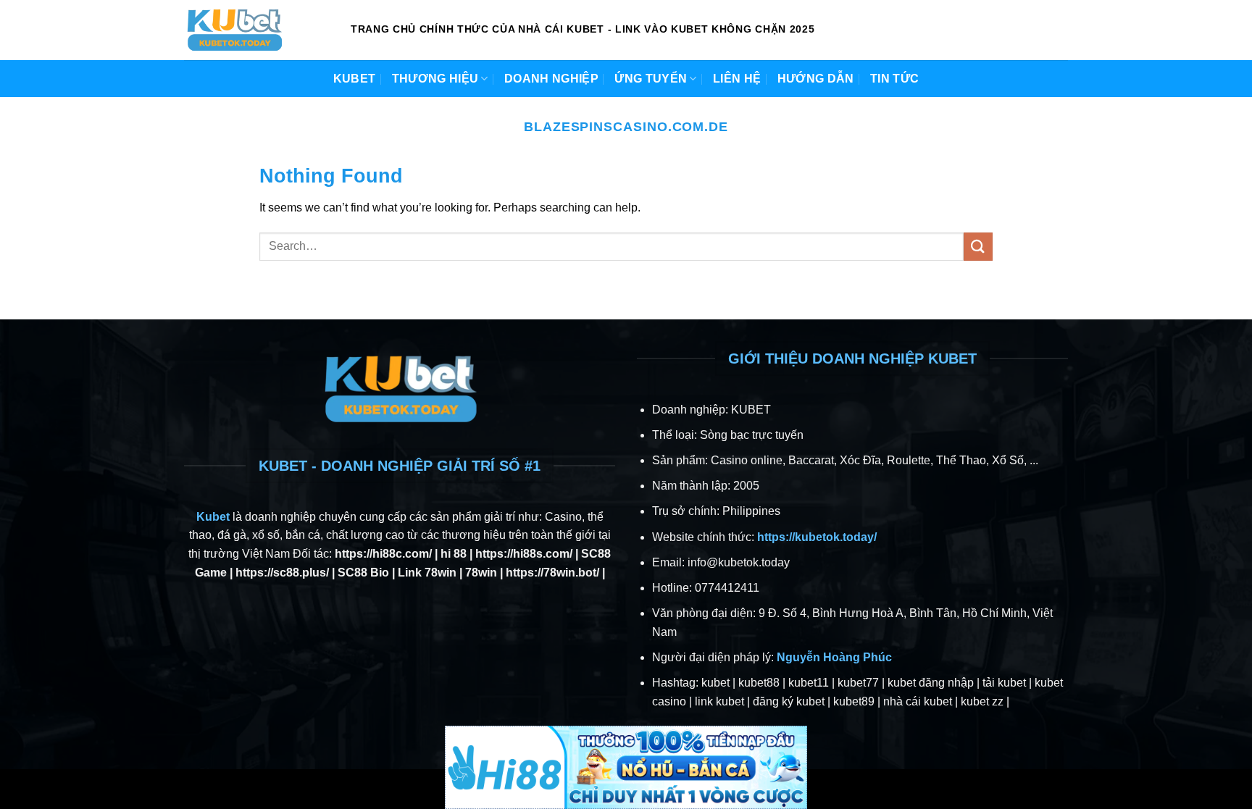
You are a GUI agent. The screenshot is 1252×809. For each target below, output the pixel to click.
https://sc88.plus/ (282, 572)
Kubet (354, 78)
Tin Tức (894, 78)
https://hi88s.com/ (523, 554)
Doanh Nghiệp (551, 78)
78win (481, 572)
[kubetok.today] (256, 30)
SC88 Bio (363, 572)
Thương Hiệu (435, 78)
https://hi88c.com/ (383, 554)
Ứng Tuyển (650, 78)
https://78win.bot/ (552, 572)
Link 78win (427, 572)
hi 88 (454, 554)
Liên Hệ (737, 78)
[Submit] (978, 246)
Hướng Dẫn (815, 78)
